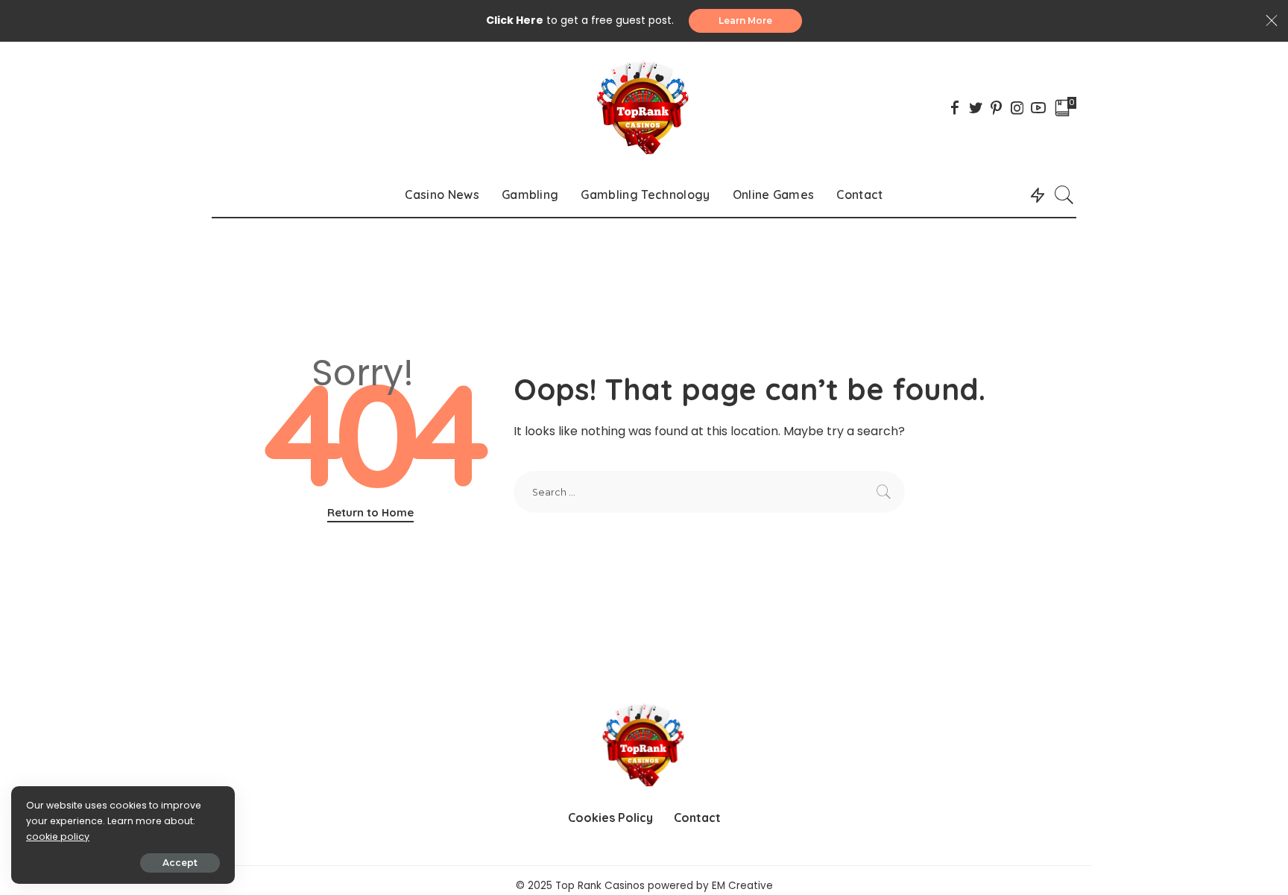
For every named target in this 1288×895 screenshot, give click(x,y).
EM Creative (742, 886)
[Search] (1064, 194)
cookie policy (57, 836)
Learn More (745, 20)
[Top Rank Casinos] (643, 107)
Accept (180, 862)
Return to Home (370, 512)
